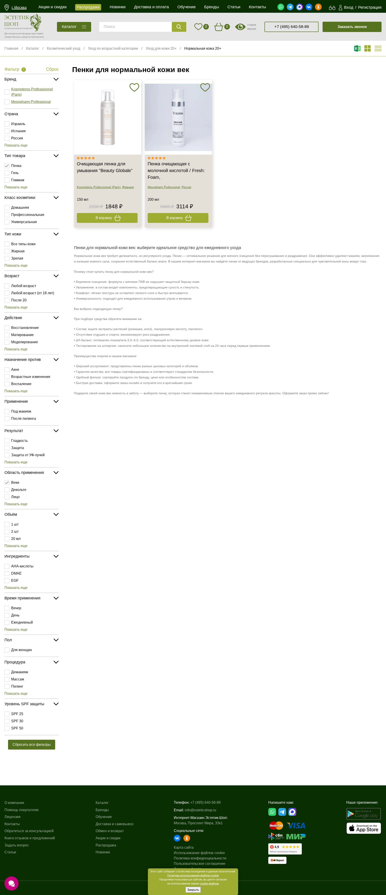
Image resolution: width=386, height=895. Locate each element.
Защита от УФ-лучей (28, 455)
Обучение (104, 817)
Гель (15, 173)
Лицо (15, 497)
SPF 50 (17, 728)
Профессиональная (27, 215)
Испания (18, 131)
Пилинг (17, 686)
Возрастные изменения (30, 377)
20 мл (16, 539)
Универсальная (24, 222)
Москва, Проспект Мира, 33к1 (198, 823)
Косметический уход (63, 48)
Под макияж (21, 411)
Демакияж (19, 672)
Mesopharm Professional (31, 102)
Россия (17, 138)
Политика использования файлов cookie (193, 875)
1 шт (15, 524)
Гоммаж (17, 180)
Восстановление (25, 328)
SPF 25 (17, 714)
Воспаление (21, 384)
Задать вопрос (16, 845)
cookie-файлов (209, 883)
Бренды (102, 810)
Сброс (52, 69)
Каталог (32, 48)
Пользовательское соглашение (199, 863)
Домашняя (20, 207)
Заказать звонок (352, 27)
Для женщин (21, 650)
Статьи (10, 852)
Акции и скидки (108, 838)
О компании (14, 803)
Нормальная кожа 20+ (202, 48)
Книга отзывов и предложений (29, 838)
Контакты (12, 824)
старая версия (251, 26)
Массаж (17, 679)
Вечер (16, 608)
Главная (11, 48)
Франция (128, 187)
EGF (15, 580)
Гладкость (19, 441)
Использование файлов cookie (199, 853)
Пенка (16, 166)
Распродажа (106, 845)
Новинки (103, 852)
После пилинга (23, 418)
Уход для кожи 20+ (161, 48)
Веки (15, 482)
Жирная (18, 251)
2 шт (15, 531)
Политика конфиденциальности (200, 858)
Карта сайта (184, 847)
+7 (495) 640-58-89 (291, 26)
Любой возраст (23, 286)
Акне (15, 369)
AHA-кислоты (22, 566)
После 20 (19, 300)
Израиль (18, 124)
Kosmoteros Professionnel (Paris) (32, 91)
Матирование (22, 335)
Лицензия (12, 817)
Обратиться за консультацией (29, 831)
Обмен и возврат (110, 831)
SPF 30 (17, 721)
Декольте (18, 490)
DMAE (16, 573)
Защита (17, 448)
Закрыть (193, 889)
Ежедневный (22, 622)
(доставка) (37, 33)
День (15, 615)
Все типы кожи (23, 244)
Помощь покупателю (21, 810)
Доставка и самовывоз (114, 824)
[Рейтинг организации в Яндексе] (285, 849)
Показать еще (15, 145)
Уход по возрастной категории (113, 48)
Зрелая (17, 258)
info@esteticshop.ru (200, 810)
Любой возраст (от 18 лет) (32, 293)
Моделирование (24, 342)
